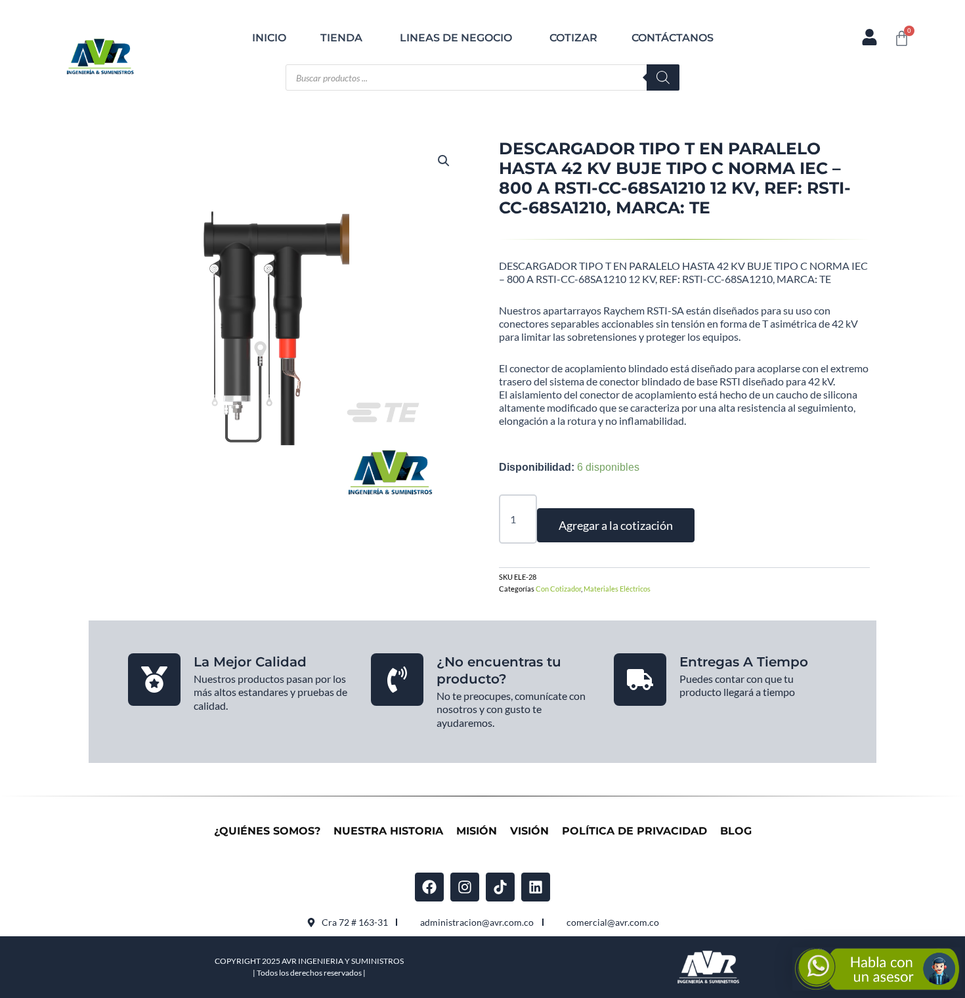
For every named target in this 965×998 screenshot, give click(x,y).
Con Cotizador (558, 588)
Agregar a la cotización (616, 525)
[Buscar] (663, 77)
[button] (444, 161)
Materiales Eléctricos (617, 588)
